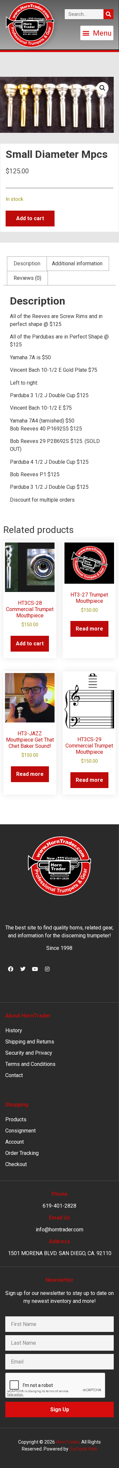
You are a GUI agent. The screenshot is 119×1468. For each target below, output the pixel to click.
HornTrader (67, 1442)
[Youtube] (35, 969)
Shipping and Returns (29, 1042)
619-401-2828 (59, 1206)
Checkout (16, 1164)
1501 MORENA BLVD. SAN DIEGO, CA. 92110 (59, 1253)
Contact (14, 1075)
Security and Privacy (28, 1053)
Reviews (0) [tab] (27, 278)
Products (15, 1119)
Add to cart (30, 218)
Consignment (20, 1131)
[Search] (108, 14)
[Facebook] (10, 969)
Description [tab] (27, 263)
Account (14, 1142)
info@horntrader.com (59, 1229)
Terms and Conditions (30, 1064)
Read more (89, 629)
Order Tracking (22, 1153)
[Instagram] (47, 969)
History (13, 1030)
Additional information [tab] (77, 263)
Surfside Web (83, 1449)
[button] (96, 33)
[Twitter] (23, 969)
